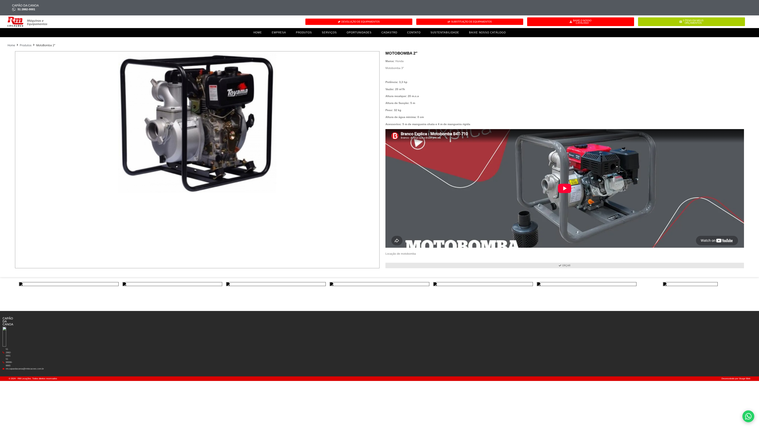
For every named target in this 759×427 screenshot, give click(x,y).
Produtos (304, 32)
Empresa (279, 32)
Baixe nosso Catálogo (487, 32)
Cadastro (389, 32)
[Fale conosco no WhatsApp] (748, 416)
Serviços (329, 32)
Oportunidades (359, 32)
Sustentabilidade (444, 32)
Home (257, 32)
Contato (414, 32)
